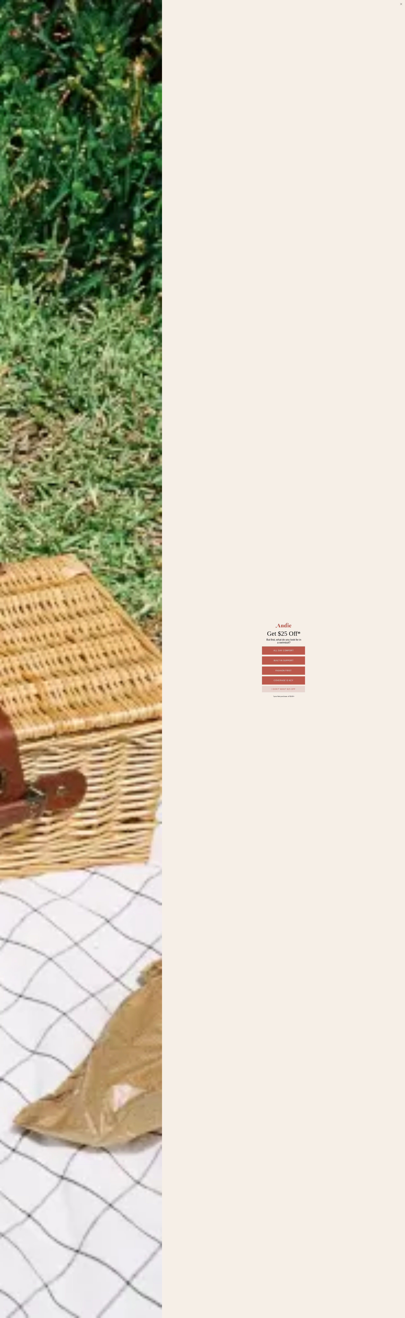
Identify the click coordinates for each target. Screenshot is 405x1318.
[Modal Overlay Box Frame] (202, 659)
